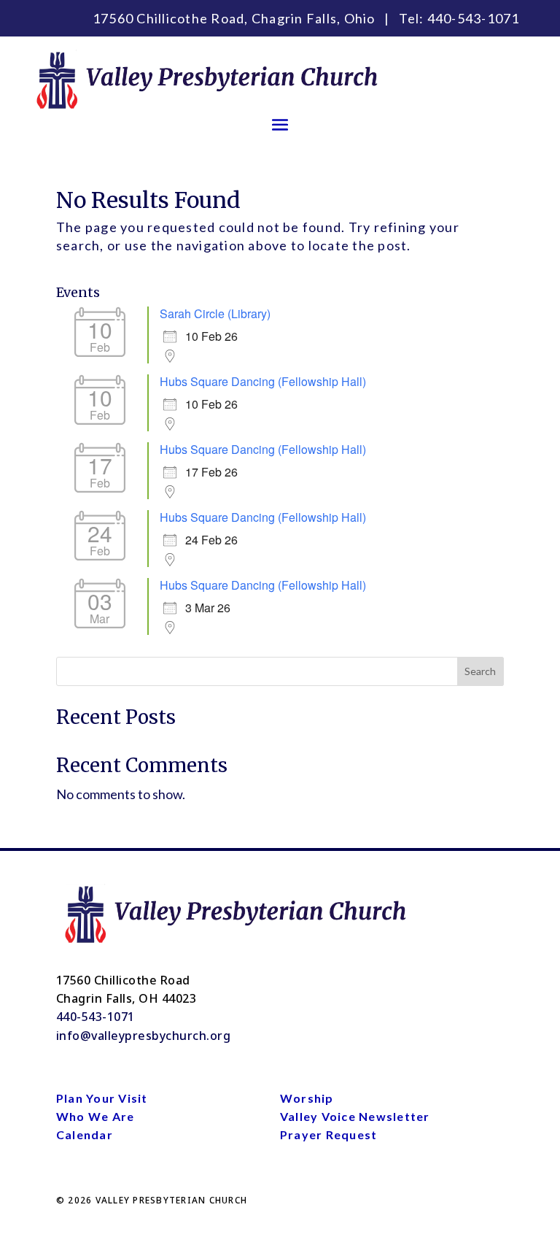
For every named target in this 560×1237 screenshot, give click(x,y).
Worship (307, 1098)
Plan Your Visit (102, 1098)
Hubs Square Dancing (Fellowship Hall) (263, 381)
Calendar (84, 1134)
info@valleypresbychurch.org (143, 1036)
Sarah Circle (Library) (215, 313)
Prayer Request (329, 1134)
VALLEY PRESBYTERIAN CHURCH (172, 1200)
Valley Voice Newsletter (355, 1116)
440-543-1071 (473, 18)
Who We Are (95, 1116)
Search (480, 671)
